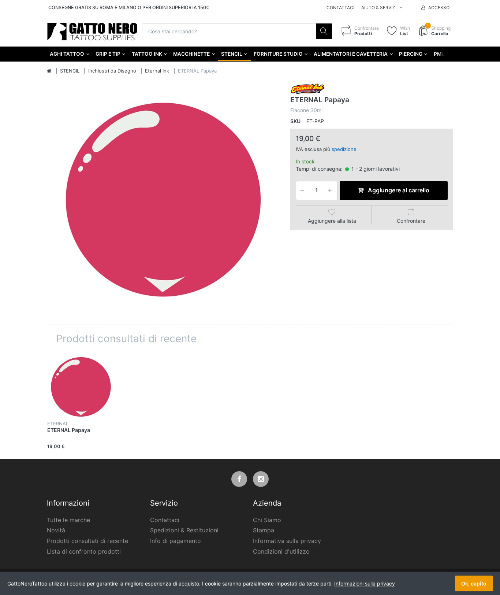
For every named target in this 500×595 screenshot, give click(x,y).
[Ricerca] (324, 31)
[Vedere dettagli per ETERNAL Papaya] (81, 387)
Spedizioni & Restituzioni (184, 530)
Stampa (263, 530)
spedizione (344, 149)
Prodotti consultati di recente (87, 540)
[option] (163, 199)
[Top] (49, 71)
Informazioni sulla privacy (364, 583)
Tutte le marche (68, 520)
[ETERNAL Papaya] (163, 199)
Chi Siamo (267, 520)
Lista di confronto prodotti (84, 551)
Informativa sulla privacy (287, 540)
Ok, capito (473, 583)
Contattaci (340, 7)
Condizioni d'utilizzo (281, 551)
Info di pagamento (175, 540)
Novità (56, 530)
